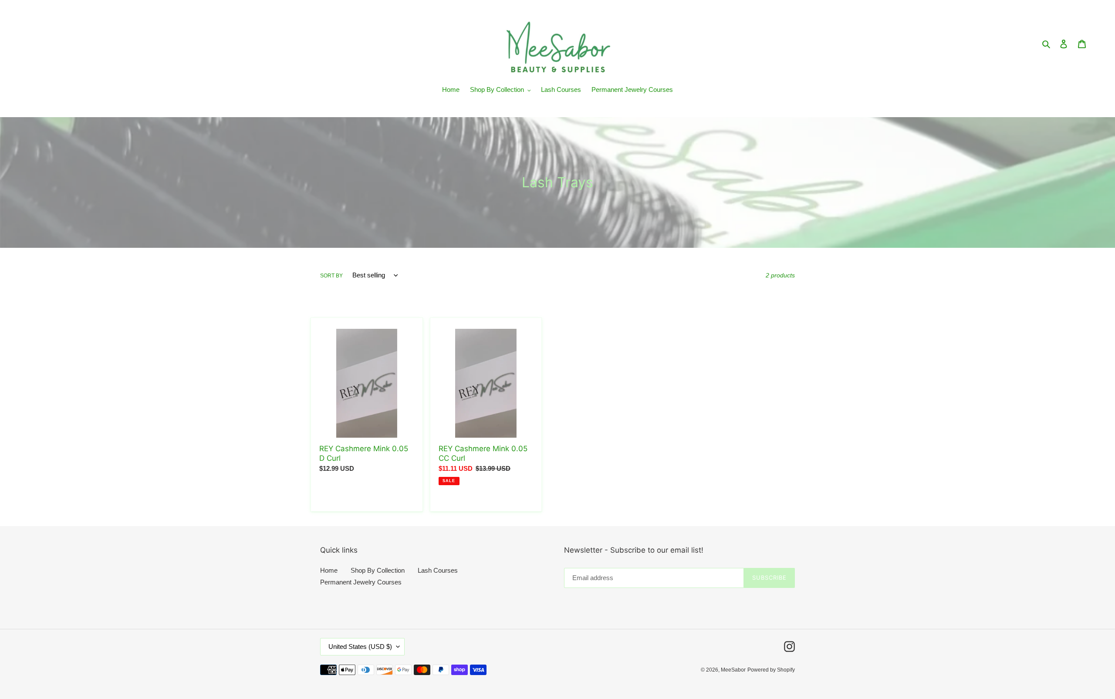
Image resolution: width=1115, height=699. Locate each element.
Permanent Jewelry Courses (361, 582)
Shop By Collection (378, 570)
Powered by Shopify (771, 670)
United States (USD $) (360, 646)
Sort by (331, 276)
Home (329, 570)
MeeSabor (733, 670)
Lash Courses (438, 570)
